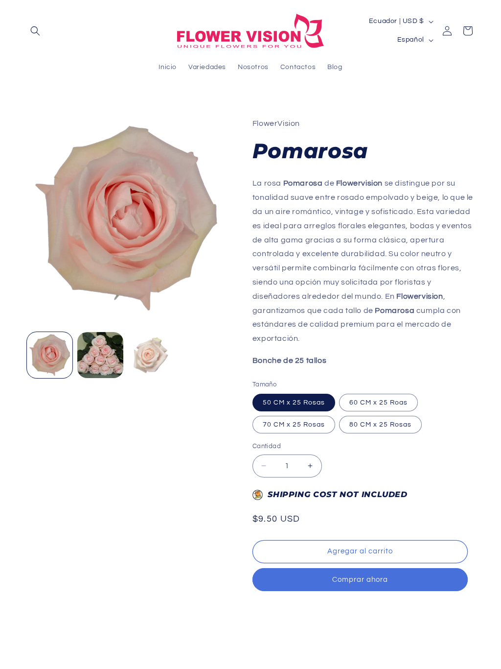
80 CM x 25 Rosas (380, 424)
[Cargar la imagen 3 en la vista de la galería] (151, 355)
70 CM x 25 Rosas (294, 424)
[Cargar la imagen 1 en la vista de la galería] (49, 355)
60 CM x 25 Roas (378, 402)
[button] (35, 31)
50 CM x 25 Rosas (294, 402)
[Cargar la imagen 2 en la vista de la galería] (100, 355)
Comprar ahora (360, 579)
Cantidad (266, 446)
